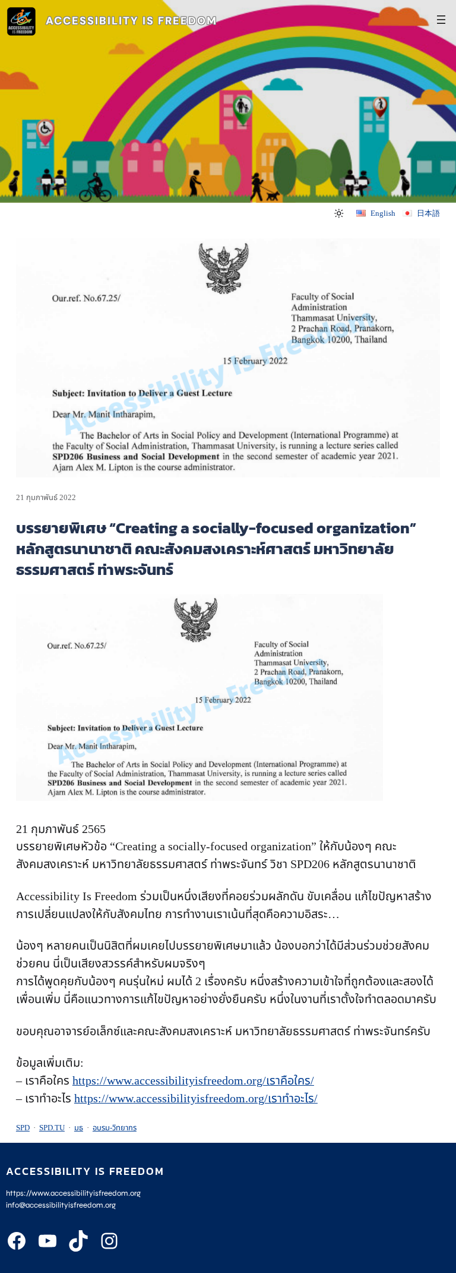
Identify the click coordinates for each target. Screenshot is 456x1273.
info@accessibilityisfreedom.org (61, 1205)
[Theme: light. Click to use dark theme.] (338, 213)
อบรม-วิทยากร (115, 1127)
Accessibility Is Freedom (131, 21)
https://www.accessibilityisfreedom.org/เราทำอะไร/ (196, 1098)
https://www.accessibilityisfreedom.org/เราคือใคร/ (193, 1080)
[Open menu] (441, 19)
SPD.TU (52, 1127)
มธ (78, 1127)
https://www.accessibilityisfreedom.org (73, 1193)
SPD (23, 1127)
